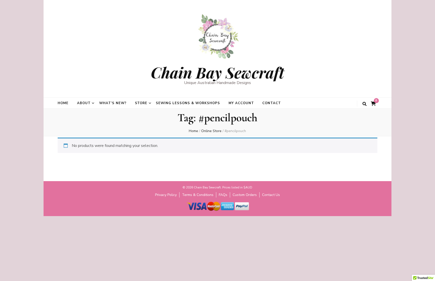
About (84, 103)
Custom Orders (245, 194)
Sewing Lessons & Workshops (188, 103)
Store (141, 103)
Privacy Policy (166, 194)
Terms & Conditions (197, 194)
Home (63, 103)
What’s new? (112, 103)
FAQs (223, 194)
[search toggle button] (364, 104)
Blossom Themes (210, 213)
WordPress (254, 213)
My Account (241, 103)
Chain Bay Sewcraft (217, 72)
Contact (271, 103)
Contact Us (271, 194)
